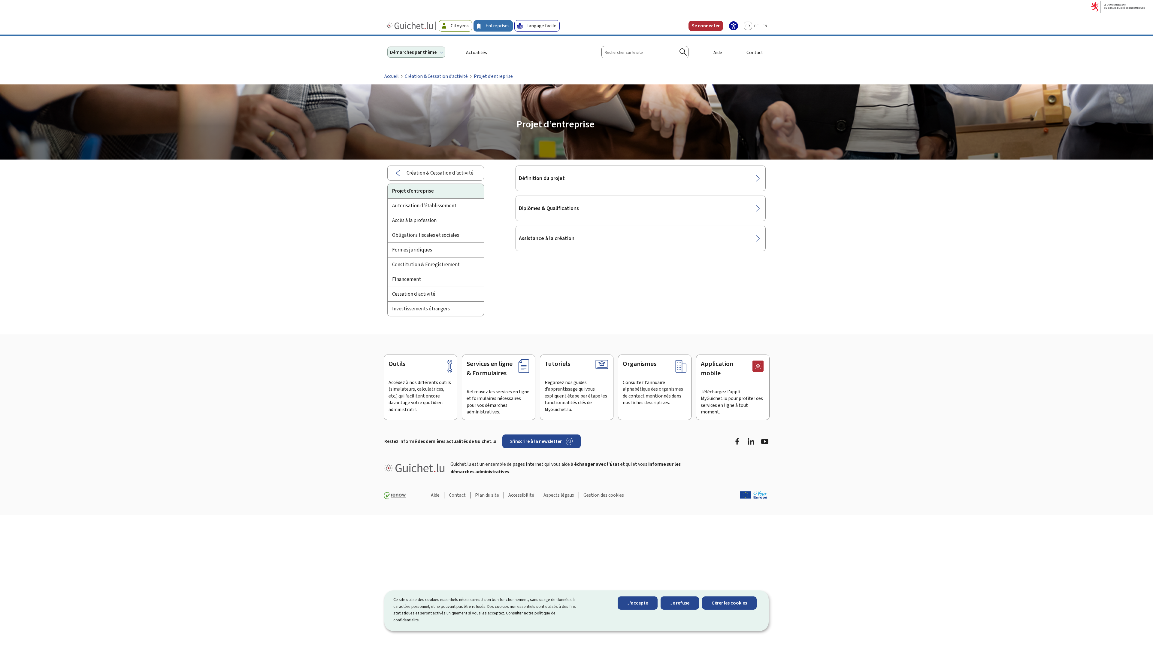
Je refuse (679, 603)
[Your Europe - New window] (754, 495)
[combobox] (644, 52)
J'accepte (637, 603)
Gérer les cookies (729, 603)
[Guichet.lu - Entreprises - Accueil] (410, 26)
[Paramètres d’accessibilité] (733, 26)
